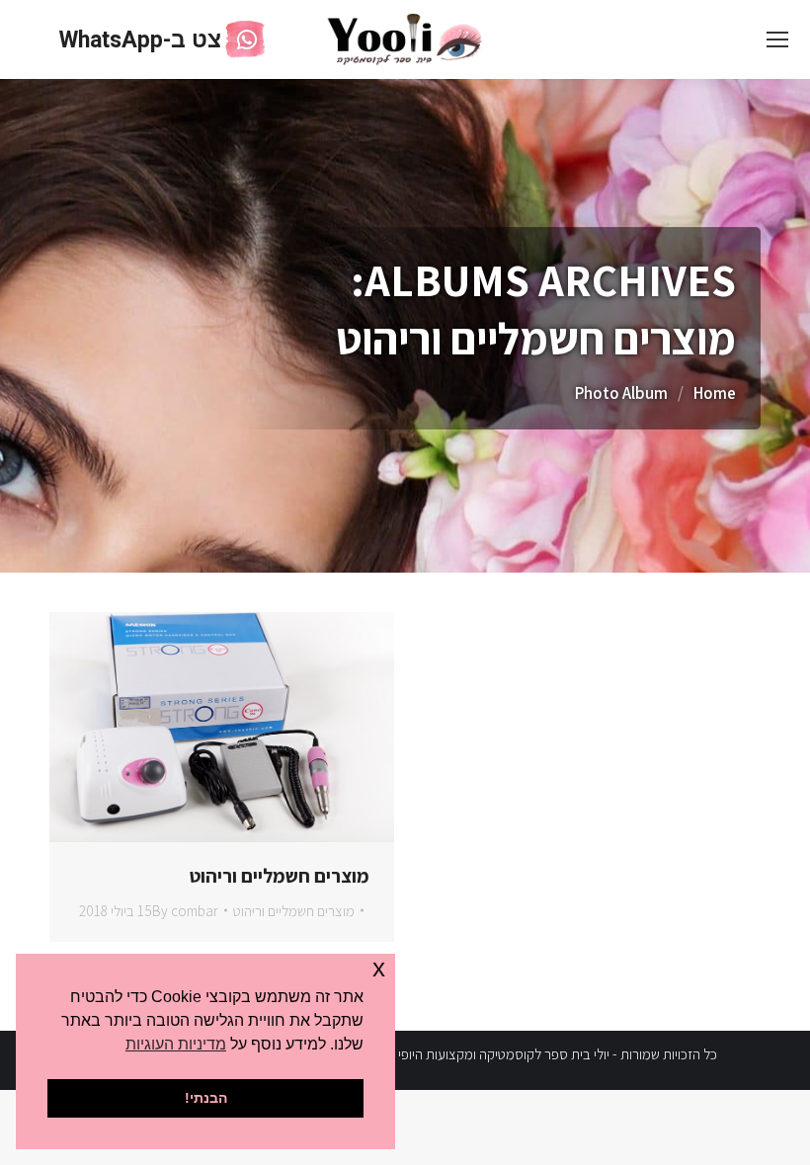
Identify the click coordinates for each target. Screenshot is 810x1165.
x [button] (378, 968)
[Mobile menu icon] (777, 39)
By (185, 910)
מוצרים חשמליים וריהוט (279, 876)
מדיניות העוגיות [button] (175, 1044)
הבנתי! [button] (206, 1098)
